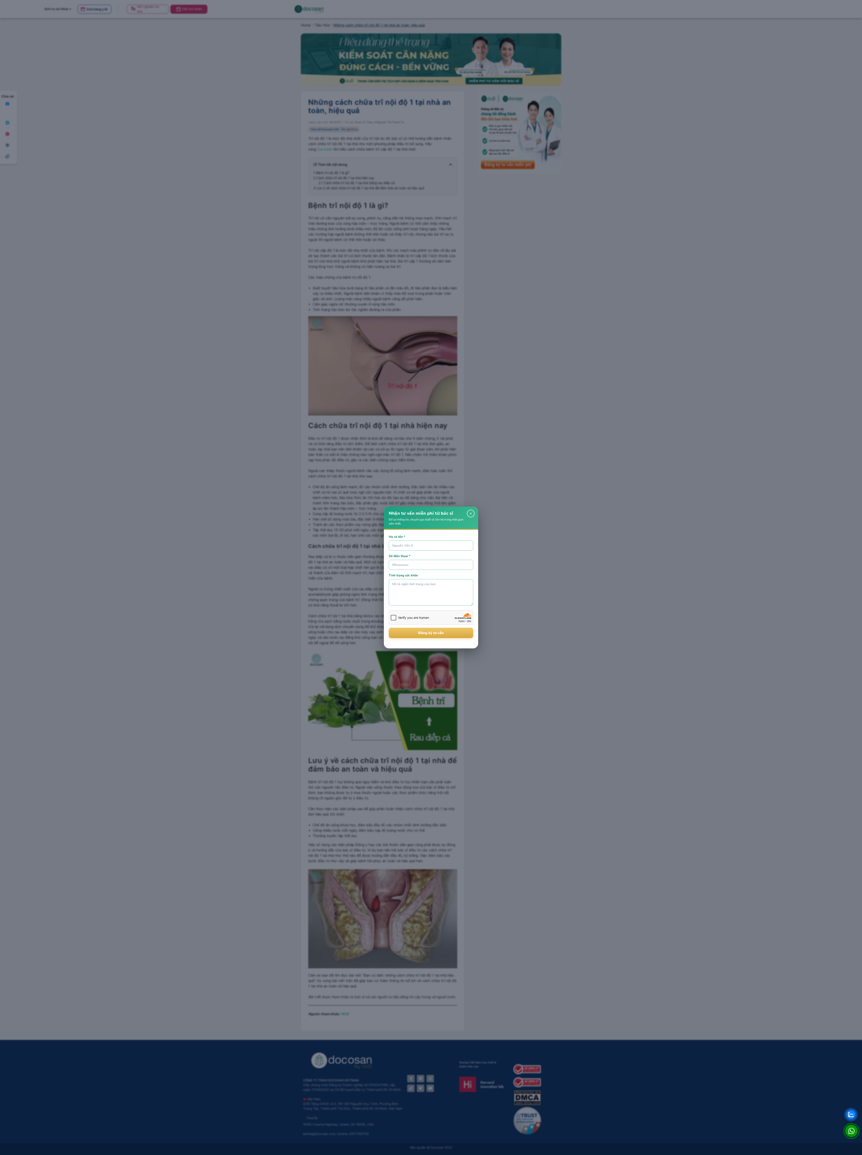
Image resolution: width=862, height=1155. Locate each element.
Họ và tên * (397, 537)
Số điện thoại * (399, 556)
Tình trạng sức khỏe (403, 575)
